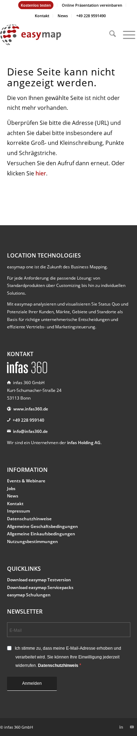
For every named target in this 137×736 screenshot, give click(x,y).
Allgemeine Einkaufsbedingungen (41, 534)
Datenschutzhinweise (29, 519)
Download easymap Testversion (39, 580)
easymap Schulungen (29, 595)
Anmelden (32, 683)
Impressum (18, 511)
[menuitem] (36, 5)
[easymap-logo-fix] (55, 35)
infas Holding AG (83, 443)
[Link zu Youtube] (131, 727)
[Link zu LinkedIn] (121, 727)
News (63, 15)
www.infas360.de (30, 409)
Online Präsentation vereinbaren (92, 5)
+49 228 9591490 (91, 15)
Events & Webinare (26, 481)
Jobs (11, 488)
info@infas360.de (30, 431)
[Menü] (125, 35)
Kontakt (42, 15)
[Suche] (109, 35)
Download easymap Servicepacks (40, 587)
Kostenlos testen (36, 5)
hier (40, 173)
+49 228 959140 (28, 420)
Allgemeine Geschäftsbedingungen (42, 526)
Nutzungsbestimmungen (32, 541)
